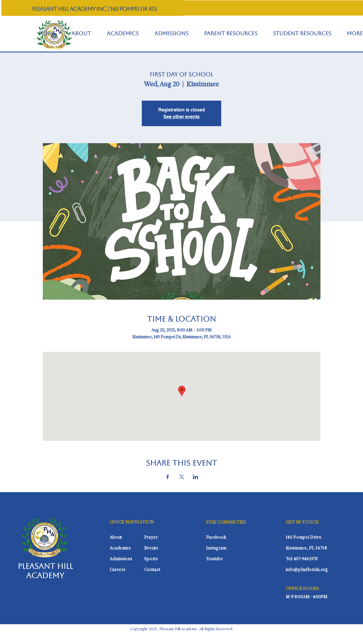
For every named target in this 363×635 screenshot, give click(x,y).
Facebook (216, 537)
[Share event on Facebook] (167, 477)
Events (151, 548)
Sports (151, 558)
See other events (181, 116)
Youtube (214, 558)
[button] (230, 33)
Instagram (216, 548)
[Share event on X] (181, 477)
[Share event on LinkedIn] (195, 477)
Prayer (151, 537)
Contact (152, 569)
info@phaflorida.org (307, 569)
